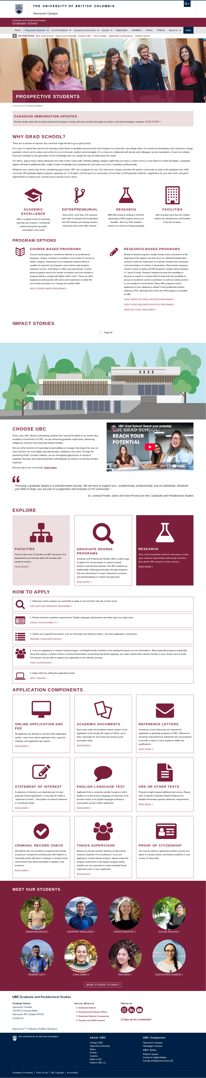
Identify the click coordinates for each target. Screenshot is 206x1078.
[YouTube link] (139, 1009)
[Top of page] (15, 36)
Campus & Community (84, 30)
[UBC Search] (187, 3)
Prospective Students (35, 30)
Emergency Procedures (23, 1073)
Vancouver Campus (153, 1042)
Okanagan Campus (152, 1046)
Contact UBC (96, 1042)
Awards (105, 30)
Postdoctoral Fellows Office (92, 1012)
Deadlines (137, 30)
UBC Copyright (57, 1073)
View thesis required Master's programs (148, 304)
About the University (100, 1046)
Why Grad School (44, 36)
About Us (173, 30)
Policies (161, 30)
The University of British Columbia (19, 9)
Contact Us (18, 1018)
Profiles (42, 1028)
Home (18, 30)
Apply (188, 30)
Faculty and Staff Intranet (91, 1020)
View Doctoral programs (139, 309)
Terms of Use (42, 1073)
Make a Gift (95, 1059)
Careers (94, 1056)
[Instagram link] (124, 1009)
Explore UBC (84, 36)
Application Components (121, 36)
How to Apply (99, 36)
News (93, 1049)
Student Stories (142, 36)
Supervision (121, 30)
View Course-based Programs (47, 288)
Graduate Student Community (93, 1016)
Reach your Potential (65, 36)
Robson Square (150, 1054)
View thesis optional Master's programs (148, 299)
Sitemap (32, 1028)
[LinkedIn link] (131, 1009)
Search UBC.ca (97, 1062)
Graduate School (19, 106)
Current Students (59, 30)
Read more (152, 121)
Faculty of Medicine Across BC (158, 1060)
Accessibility (72, 1073)
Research (52, 1028)
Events (93, 1052)
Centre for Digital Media (154, 1057)
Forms (149, 30)
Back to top (18, 1028)
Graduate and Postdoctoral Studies (103, 997)
